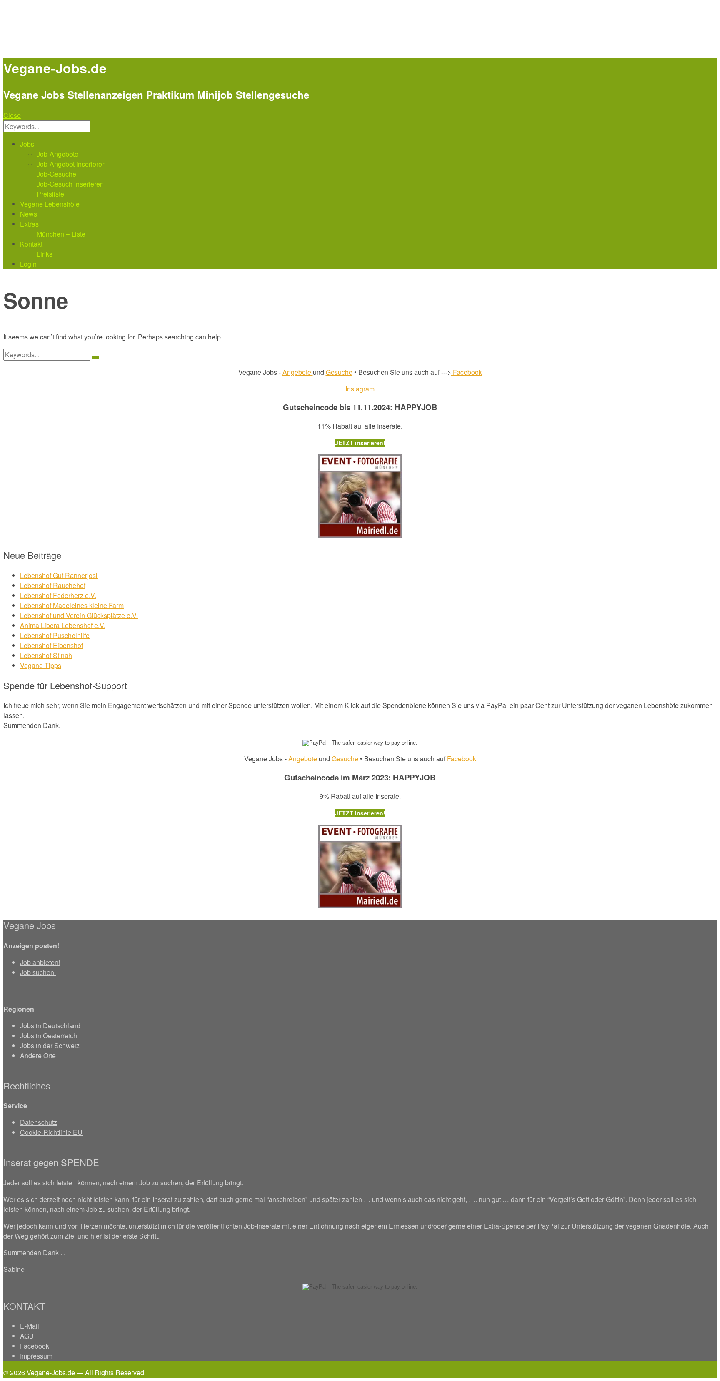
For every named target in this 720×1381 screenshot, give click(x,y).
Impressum (36, 1356)
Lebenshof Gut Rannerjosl (59, 575)
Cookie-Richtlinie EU (51, 1132)
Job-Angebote (57, 154)
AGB (27, 1336)
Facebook (466, 372)
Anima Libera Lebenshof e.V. (62, 625)
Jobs (27, 144)
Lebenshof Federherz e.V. (58, 595)
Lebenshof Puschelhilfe (55, 635)
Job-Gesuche (56, 174)
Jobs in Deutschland (50, 1025)
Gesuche (339, 372)
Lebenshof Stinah (46, 655)
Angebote (297, 372)
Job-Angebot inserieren (71, 164)
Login (28, 264)
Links (44, 254)
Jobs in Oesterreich (48, 1035)
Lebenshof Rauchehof (52, 585)
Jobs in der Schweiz (50, 1045)
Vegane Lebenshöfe (50, 204)
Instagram (360, 389)
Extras (29, 224)
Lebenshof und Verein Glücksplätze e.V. (79, 615)
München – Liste (61, 234)
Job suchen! (38, 972)
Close (12, 115)
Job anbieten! (40, 962)
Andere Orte (38, 1055)
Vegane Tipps (40, 665)
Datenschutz (38, 1122)
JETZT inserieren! (360, 443)
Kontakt (31, 244)
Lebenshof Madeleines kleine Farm (72, 605)
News (28, 214)
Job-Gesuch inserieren (70, 184)
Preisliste (50, 194)
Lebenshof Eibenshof (51, 645)
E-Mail (29, 1326)
